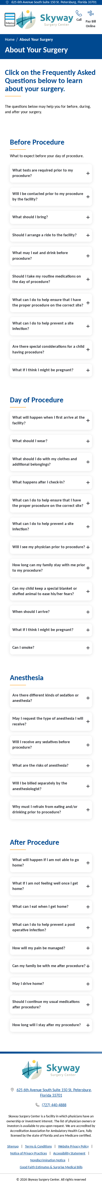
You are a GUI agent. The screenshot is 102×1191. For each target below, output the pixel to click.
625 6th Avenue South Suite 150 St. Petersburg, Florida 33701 (54, 2)
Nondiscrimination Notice (47, 1160)
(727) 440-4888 (54, 1105)
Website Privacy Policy (73, 1146)
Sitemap (13, 1146)
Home (10, 40)
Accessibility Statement (69, 1153)
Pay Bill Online (91, 24)
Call (78, 20)
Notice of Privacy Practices (28, 1153)
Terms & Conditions (38, 1146)
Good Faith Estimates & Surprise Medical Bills (51, 1167)
